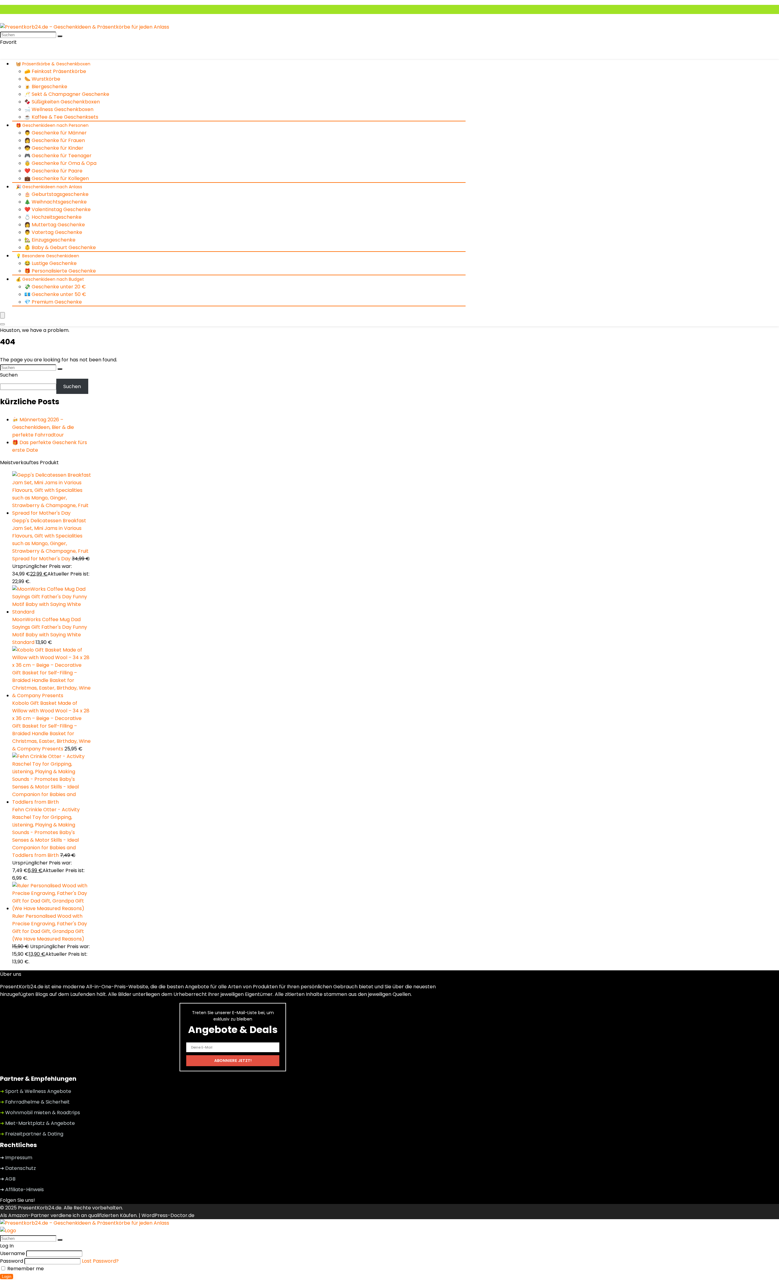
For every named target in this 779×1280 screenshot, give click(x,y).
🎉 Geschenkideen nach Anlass (49, 187)
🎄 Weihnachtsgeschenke (55, 201)
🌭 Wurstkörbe (42, 78)
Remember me (25, 1268)
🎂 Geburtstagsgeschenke (56, 194)
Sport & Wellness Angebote (35, 1091)
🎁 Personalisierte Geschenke (60, 270)
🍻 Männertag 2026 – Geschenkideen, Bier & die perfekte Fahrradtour (43, 427)
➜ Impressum (16, 1157)
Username (12, 1253)
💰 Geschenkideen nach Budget (50, 279)
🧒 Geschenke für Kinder (53, 147)
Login (6, 1276)
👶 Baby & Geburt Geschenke (60, 247)
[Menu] (2, 315)
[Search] (2, 324)
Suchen (9, 374)
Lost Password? (100, 1260)
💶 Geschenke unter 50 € (55, 294)
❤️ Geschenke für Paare (53, 170)
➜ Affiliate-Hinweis (22, 1189)
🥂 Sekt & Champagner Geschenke (66, 94)
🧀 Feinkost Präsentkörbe (55, 71)
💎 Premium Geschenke (53, 301)
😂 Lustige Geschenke (50, 263)
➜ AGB (8, 1178)
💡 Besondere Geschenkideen (47, 256)
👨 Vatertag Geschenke (53, 232)
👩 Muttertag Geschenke (54, 224)
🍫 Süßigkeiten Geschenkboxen (62, 101)
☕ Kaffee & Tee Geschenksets (61, 116)
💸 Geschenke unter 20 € (55, 286)
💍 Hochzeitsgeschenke (53, 217)
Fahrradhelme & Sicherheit (35, 1101)
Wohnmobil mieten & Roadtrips (40, 1112)
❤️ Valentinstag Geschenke (57, 209)
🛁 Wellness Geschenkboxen (58, 109)
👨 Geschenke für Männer (55, 132)
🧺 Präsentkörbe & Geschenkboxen (53, 64)
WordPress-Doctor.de (167, 1215)
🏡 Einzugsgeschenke (49, 239)
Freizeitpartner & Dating (31, 1133)
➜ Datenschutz (18, 1168)
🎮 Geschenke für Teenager (58, 155)
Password (11, 1260)
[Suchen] (60, 36)
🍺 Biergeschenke (45, 86)
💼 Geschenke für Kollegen (56, 178)
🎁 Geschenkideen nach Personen (52, 125)
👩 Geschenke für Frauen (54, 140)
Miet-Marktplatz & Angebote (37, 1123)
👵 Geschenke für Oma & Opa (60, 163)
